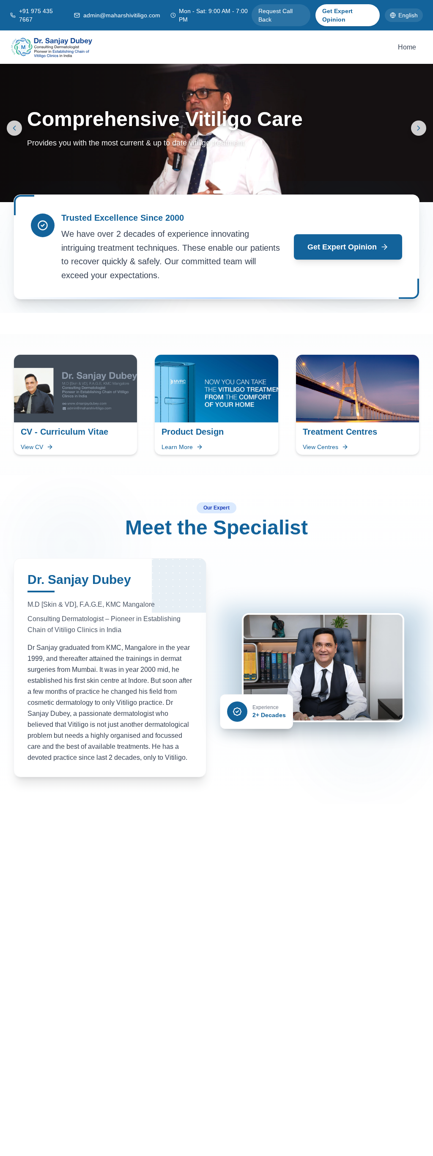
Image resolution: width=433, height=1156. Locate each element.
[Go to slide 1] (208, 192)
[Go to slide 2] (220, 192)
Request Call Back (275, 15)
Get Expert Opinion (337, 15)
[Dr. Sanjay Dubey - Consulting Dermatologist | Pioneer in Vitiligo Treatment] (51, 47)
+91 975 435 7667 (36, 15)
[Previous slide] (14, 128)
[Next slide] (418, 128)
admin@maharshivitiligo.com (121, 15)
